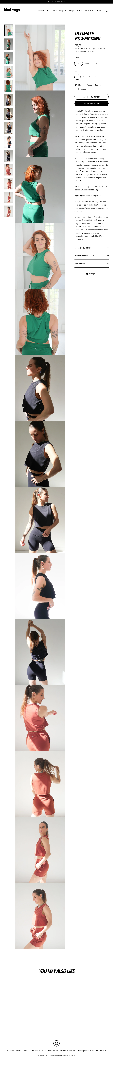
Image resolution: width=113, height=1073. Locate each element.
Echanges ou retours (82, 248)
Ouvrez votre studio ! (68, 1051)
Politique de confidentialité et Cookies (44, 1051)
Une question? (80, 263)
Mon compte (59, 10)
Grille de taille (101, 1051)
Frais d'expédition (92, 48)
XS (77, 77)
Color (76, 57)
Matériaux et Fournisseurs (85, 255)
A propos (10, 1051)
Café (79, 10)
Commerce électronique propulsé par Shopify (62, 1055)
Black (78, 63)
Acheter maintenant (91, 103)
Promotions (44, 10)
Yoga (71, 10)
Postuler (19, 1051)
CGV (25, 1051)
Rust (96, 63)
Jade (87, 63)
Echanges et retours (86, 1051)
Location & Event (94, 10)
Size (76, 71)
